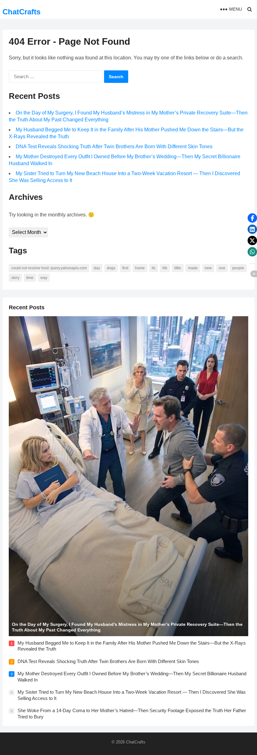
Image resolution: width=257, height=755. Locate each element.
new (208, 268)
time (30, 278)
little (177, 268)
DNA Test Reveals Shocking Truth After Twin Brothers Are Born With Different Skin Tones (114, 146)
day (97, 268)
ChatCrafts (21, 12)
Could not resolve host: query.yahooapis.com (49, 268)
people (238, 268)
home (140, 268)
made (193, 268)
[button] (252, 218)
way (43, 278)
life (164, 268)
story (15, 278)
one (222, 268)
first (125, 268)
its (153, 268)
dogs (111, 268)
